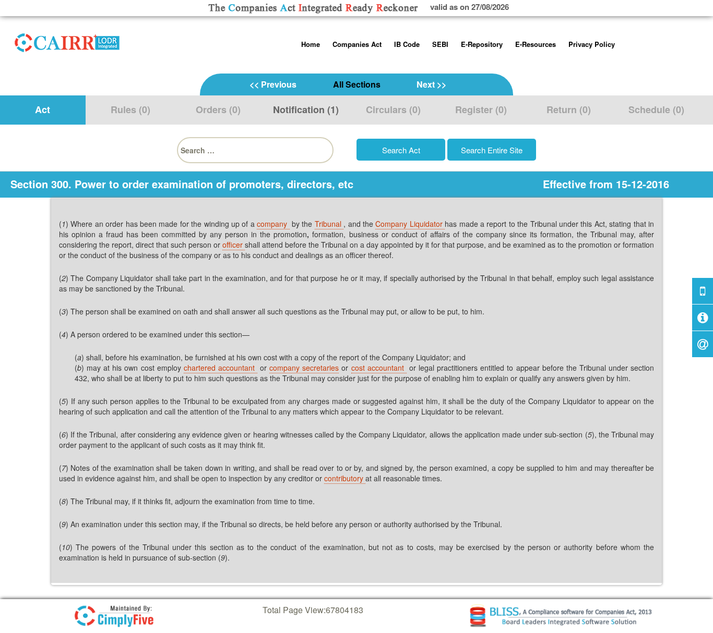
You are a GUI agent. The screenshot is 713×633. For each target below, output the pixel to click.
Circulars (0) (393, 109)
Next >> (431, 84)
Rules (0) (130, 109)
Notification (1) (306, 109)
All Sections (357, 84)
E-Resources (535, 44)
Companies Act (357, 44)
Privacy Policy (591, 44)
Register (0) (481, 109)
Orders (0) (218, 109)
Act (42, 109)
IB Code (407, 44)
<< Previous (272, 84)
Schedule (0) (656, 109)
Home (310, 44)
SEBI (440, 44)
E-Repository (482, 44)
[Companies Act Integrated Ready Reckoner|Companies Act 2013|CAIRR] (67, 40)
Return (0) (568, 109)
